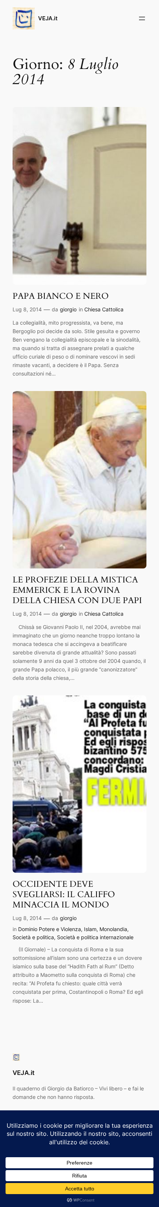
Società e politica (33, 937)
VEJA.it (48, 18)
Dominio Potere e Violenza (49, 929)
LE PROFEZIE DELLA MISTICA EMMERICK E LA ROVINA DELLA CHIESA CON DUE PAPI (77, 590)
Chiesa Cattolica (104, 309)
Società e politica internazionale (95, 937)
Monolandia (113, 929)
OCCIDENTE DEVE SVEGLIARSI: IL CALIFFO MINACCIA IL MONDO (64, 894)
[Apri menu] (142, 18)
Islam (90, 929)
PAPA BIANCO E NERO (61, 296)
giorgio (68, 309)
